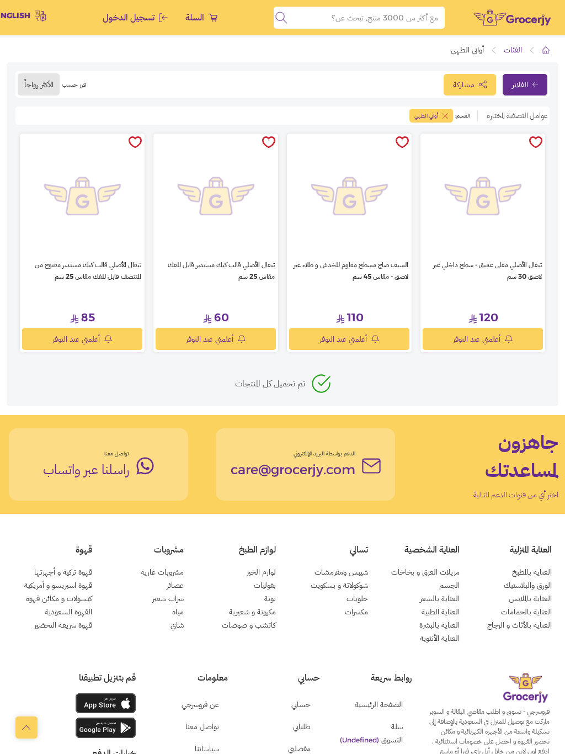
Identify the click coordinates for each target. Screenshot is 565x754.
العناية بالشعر (440, 598)
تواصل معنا (116, 453)
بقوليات (265, 585)
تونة (270, 598)
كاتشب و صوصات (249, 625)
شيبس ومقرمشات (341, 572)
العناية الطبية (441, 612)
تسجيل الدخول (128, 17)
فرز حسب (74, 84)
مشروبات (169, 549)
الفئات (513, 50)
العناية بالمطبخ (532, 572)
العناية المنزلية (531, 549)
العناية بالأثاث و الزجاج (519, 625)
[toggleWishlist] (535, 143)
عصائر (175, 585)
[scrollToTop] (26, 727)
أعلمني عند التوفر (476, 339)
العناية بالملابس (530, 598)
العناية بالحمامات (526, 612)
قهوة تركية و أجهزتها (63, 572)
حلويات (357, 598)
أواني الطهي (426, 115)
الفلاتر (520, 84)
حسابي (301, 704)
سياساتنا (207, 748)
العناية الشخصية (432, 549)
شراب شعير (168, 598)
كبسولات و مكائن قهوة (59, 598)
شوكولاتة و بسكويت (339, 585)
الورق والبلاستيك (528, 585)
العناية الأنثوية (440, 638)
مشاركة (464, 84)
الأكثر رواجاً (39, 84)
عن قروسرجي (200, 704)
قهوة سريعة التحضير (63, 625)
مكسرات (356, 612)
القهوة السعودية (68, 612)
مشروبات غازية (162, 572)
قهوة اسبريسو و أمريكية (58, 585)
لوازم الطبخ (257, 549)
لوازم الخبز (261, 572)
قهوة (84, 549)
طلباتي (302, 726)
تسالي (359, 549)
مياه (178, 612)
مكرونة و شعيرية (252, 612)
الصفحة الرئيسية (379, 704)
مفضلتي (299, 748)
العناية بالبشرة (439, 625)
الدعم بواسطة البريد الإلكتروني (324, 453)
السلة (194, 17)
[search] (281, 17)
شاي (177, 625)
